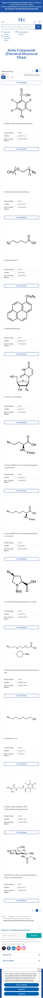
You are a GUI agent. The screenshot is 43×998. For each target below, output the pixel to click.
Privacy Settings (21, 985)
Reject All (21, 989)
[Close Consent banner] (39, 970)
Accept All (21, 994)
